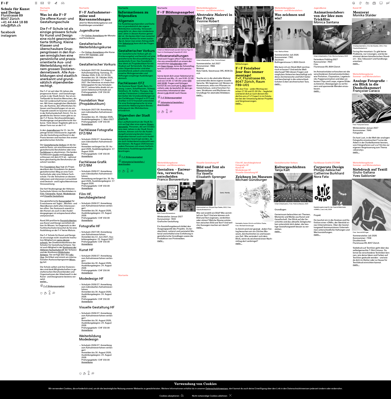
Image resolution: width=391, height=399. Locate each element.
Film (42, 194)
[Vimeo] (381, 3)
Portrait (44, 11)
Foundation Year (52, 167)
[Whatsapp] (53, 292)
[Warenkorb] (388, 3)
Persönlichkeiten (68, 221)
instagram (9, 36)
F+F (4, 3)
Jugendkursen (53, 130)
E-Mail (183, 86)
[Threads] (360, 3)
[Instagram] (367, 3)
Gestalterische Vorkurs (55, 145)
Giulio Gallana (364, 172)
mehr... (199, 95)
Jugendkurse (320, 8)
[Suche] (63, 3)
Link (166, 93)
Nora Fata (321, 177)
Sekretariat (127, 44)
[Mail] (42, 3)
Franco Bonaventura (173, 179)
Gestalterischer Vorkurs (286, 163)
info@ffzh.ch (11, 25)
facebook (8, 32)
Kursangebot (65, 201)
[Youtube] (374, 3)
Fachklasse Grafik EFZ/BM (327, 163)
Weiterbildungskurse (206, 8)
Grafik (56, 155)
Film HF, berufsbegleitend (248, 163)
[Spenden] (49, 3)
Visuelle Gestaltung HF (207, 163)
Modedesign (69, 194)
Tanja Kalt (282, 170)
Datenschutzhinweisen (217, 389)
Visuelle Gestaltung (54, 196)
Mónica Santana (326, 22)
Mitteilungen (242, 64)
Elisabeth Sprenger (211, 177)
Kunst (59, 194)
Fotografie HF (242, 165)
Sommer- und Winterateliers (210, 11)
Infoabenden (176, 64)
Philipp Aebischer (327, 170)
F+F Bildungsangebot (53, 286)
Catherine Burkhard (329, 173)
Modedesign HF (243, 170)
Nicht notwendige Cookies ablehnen (209, 396)
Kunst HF (357, 8)
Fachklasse (45, 152)
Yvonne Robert (207, 21)
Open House (167, 66)
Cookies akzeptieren (169, 396)
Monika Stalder (364, 15)
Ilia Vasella (204, 173)
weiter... (44, 282)
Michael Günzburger (251, 180)
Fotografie (68, 155)
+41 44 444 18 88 (14, 22)
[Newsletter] (56, 3)
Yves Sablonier (364, 176)
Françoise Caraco (366, 91)
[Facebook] (354, 3)
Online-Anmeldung (94, 36)
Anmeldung (87, 95)
